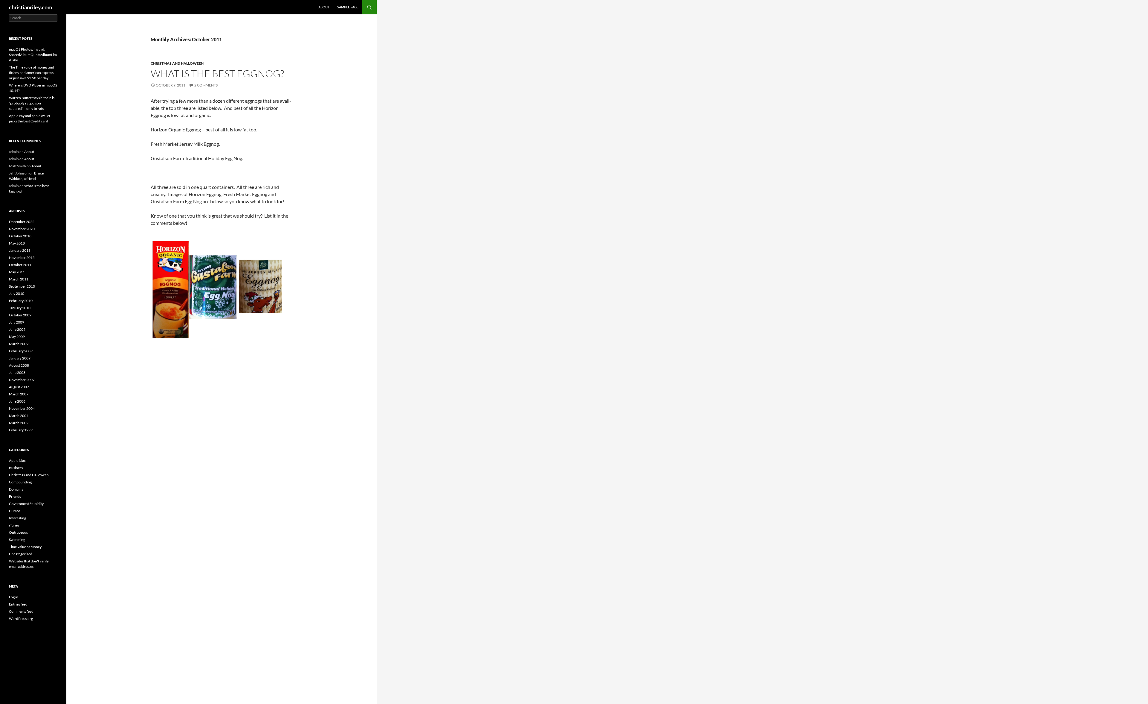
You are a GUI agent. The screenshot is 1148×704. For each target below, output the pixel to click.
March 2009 (18, 344)
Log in (13, 597)
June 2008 (17, 372)
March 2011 (18, 279)
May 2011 (17, 272)
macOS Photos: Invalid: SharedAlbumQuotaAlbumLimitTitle (33, 54)
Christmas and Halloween (177, 63)
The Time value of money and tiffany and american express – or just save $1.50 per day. (32, 72)
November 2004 (22, 408)
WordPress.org (21, 618)
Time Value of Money (25, 546)
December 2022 (21, 221)
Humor (14, 511)
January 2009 (19, 358)
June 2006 (17, 401)
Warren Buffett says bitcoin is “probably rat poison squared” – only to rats (31, 103)
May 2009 (17, 336)
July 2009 (16, 322)
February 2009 (21, 351)
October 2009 (20, 315)
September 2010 (22, 286)
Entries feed (18, 604)
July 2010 (16, 293)
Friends (15, 496)
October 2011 (20, 265)
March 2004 (18, 415)
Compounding (20, 482)
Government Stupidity (26, 503)
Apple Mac (17, 460)
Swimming (17, 539)
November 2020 (22, 229)
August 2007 (19, 387)
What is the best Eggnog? (217, 73)
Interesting (17, 518)
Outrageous (18, 532)
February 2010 (21, 300)
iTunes (14, 525)
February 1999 (21, 430)
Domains (16, 489)
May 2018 (17, 243)
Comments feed (21, 611)
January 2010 (19, 308)
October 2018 (20, 236)
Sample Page (347, 7)
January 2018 (19, 250)
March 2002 (18, 423)
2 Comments (206, 85)
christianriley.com (30, 7)
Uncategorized (20, 554)
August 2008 (19, 365)
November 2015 (22, 257)
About (323, 7)
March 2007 (18, 394)
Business (16, 467)
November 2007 (22, 379)
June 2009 (17, 329)
